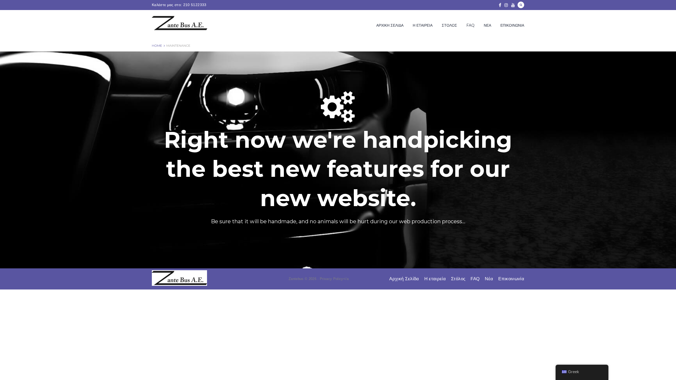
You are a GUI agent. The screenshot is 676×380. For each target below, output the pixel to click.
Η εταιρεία (423, 25)
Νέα (487, 25)
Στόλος (449, 25)
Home (157, 46)
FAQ (470, 25)
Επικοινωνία (512, 25)
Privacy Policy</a (334, 279)
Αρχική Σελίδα (389, 25)
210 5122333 (194, 5)
